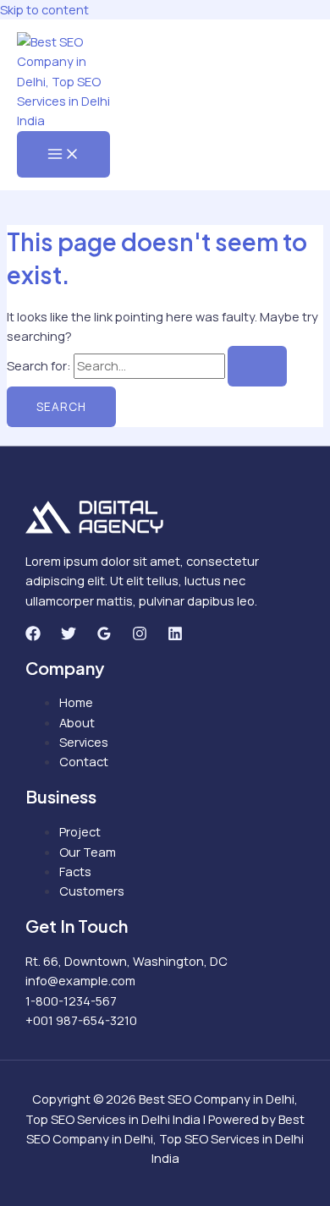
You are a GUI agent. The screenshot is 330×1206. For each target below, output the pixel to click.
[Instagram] (139, 636)
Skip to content (44, 9)
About (77, 722)
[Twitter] (68, 636)
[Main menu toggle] (63, 154)
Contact (83, 761)
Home (76, 701)
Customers (91, 890)
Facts (75, 871)
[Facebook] (33, 636)
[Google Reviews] (104, 636)
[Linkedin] (175, 636)
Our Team (87, 851)
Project (80, 831)
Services (83, 741)
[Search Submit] (257, 366)
